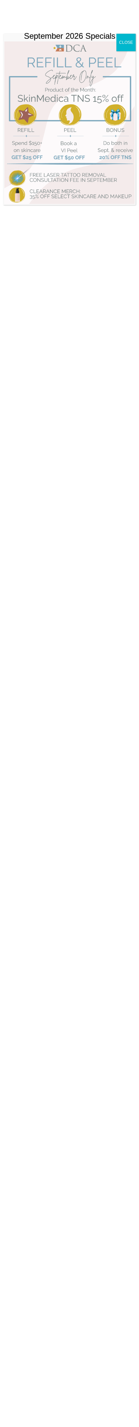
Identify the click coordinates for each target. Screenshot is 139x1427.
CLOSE (126, 42)
